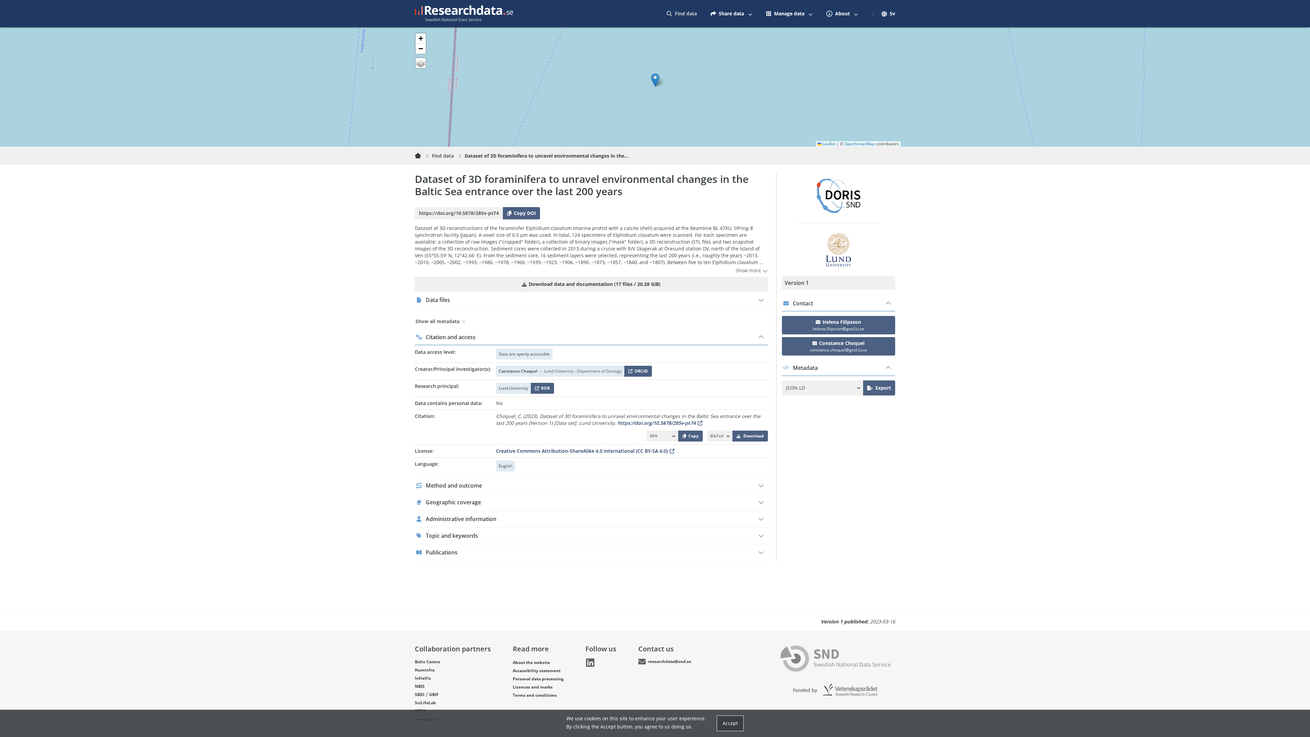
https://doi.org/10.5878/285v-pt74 (656, 423)
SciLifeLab (425, 703)
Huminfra (425, 670)
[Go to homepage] (464, 14)
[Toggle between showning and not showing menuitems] (750, 14)
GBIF (434, 694)
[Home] (422, 156)
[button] (655, 80)
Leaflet (828, 144)
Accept (730, 723)
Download (753, 436)
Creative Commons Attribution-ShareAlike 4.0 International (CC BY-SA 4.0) (582, 451)
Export (883, 388)
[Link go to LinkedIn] (590, 662)
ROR (544, 389)
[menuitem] (682, 13)
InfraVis (423, 678)
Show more (749, 270)
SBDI (419, 694)
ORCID (640, 372)
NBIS (420, 686)
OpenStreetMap (859, 144)
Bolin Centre (427, 662)
